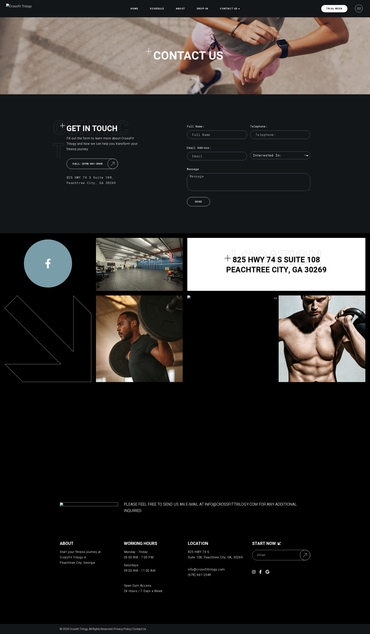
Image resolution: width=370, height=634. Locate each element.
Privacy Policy (122, 629)
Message (193, 169)
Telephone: (258, 126)
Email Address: (199, 148)
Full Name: (195, 126)
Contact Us (139, 629)
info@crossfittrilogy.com (231, 504)
